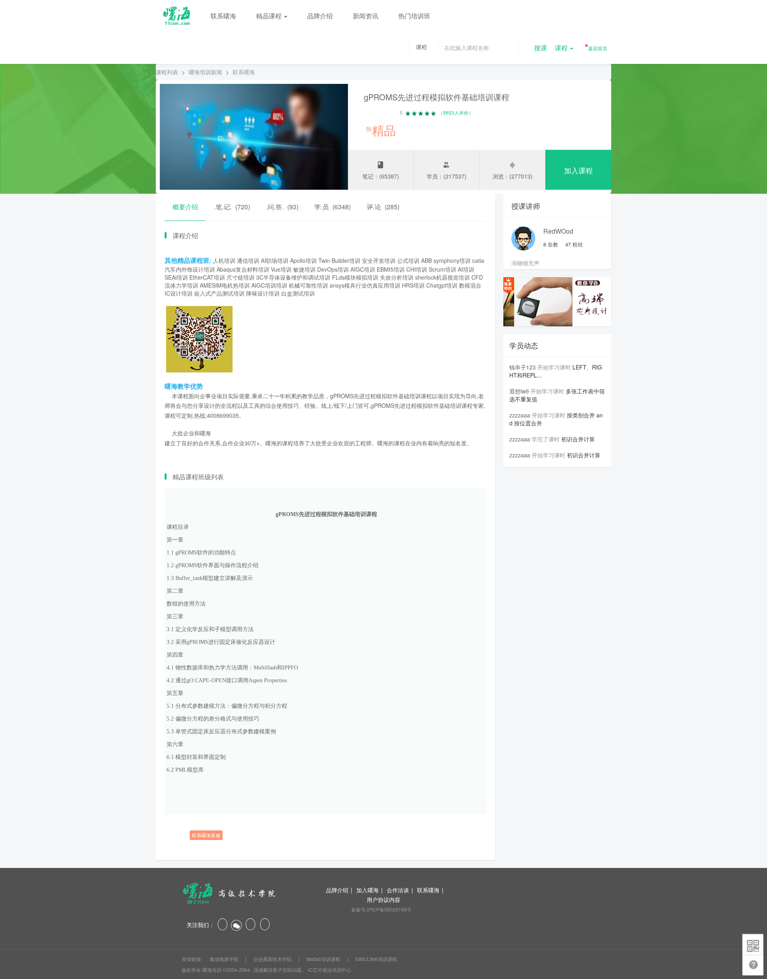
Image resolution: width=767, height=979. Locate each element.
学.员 (332, 206)
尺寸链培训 (240, 277)
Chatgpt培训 (441, 285)
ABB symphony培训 (446, 260)
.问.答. (282, 206)
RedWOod (558, 231)
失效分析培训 (396, 277)
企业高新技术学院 (273, 958)
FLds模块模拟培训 (355, 277)
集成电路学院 (225, 958)
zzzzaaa (519, 415)
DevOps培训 (333, 269)
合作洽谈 (398, 890)
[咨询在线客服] (326, 822)
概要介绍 (185, 206)
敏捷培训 (304, 269)
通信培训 (248, 260)
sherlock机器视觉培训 (442, 277)
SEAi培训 (176, 277)
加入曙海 (367, 890)
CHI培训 (416, 269)
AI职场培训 (274, 260)
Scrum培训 (442, 269)
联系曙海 (223, 15)
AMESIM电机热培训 (225, 285)
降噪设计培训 (263, 293)
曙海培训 (211, 969)
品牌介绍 (320, 15)
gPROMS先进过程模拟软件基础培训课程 (436, 97)
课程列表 (167, 72)
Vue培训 (281, 269)
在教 (550, 244)
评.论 (383, 206)
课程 (562, 47)
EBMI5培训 (391, 269)
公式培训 (408, 260)
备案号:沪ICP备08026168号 (381, 909)
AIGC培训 (362, 269)
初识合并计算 (578, 439)
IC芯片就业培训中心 (329, 969)
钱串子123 (522, 367)
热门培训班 (414, 15)
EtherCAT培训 (207, 277)
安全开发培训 (378, 260)
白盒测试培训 (298, 293)
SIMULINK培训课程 (376, 958)
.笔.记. (232, 206)
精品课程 (269, 15)
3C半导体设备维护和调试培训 (293, 277)
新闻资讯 (365, 15)
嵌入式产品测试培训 (219, 293)
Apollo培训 (303, 260)
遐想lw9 (519, 391)
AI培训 (466, 269)
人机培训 (224, 260)
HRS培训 (413, 285)
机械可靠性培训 (308, 285)
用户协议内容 (383, 900)
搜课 (540, 47)
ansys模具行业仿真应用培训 (365, 285)
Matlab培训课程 (324, 958)
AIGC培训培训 (269, 285)
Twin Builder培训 (339, 260)
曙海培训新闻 (205, 72)
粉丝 (574, 244)
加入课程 (578, 170)
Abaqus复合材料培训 (243, 269)
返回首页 (597, 48)
